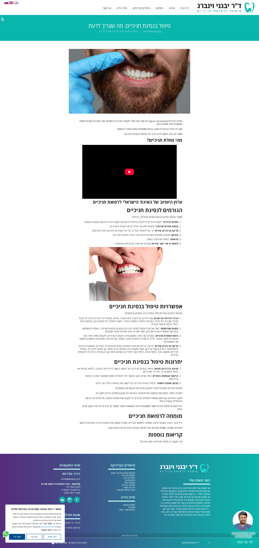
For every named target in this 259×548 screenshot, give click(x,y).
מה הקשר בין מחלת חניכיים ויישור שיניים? (161, 441)
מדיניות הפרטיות (129, 535)
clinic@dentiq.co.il (70, 478)
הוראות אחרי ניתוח (127, 510)
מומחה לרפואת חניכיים (140, 422)
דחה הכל (34, 536)
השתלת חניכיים (128, 475)
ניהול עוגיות (52, 536)
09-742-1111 (71, 474)
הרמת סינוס (130, 480)
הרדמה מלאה (129, 487)
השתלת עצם (129, 482)
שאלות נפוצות (129, 505)
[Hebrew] (16, 4)
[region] (35, 524)
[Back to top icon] (209, 542)
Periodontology (152, 31)
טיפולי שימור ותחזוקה (126, 490)
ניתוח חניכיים (129, 478)
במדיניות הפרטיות (48, 526)
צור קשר (242, 542)
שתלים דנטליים (128, 485)
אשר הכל (17, 536)
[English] (11, 4)
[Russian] (6, 4)
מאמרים (131, 507)
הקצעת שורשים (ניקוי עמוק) (123, 473)
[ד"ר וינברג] (226, 7)
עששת (120, 129)
